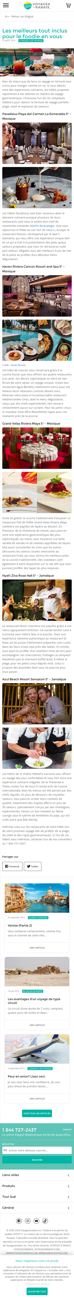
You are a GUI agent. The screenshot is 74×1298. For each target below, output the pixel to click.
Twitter (34, 866)
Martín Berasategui (42, 226)
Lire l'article (37, 947)
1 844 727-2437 (19, 1130)
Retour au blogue (22, 16)
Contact (67, 1130)
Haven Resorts (18, 365)
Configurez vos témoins (37, 1283)
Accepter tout (37, 1291)
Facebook (14, 866)
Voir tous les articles (37, 1113)
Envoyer (37, 1160)
